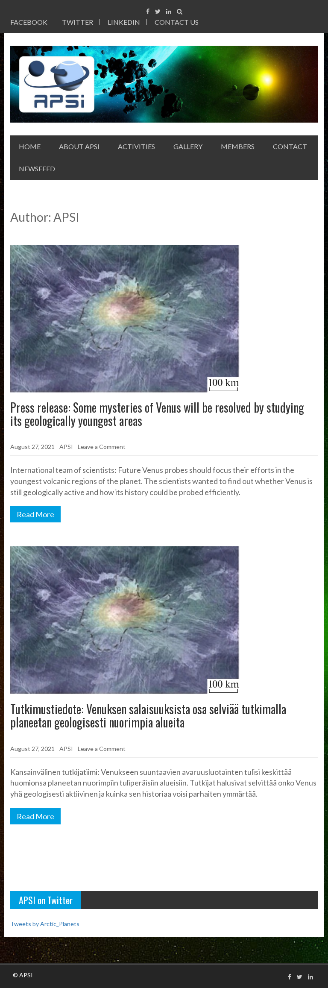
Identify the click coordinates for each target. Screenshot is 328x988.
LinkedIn (124, 22)
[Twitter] (158, 11)
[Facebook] (147, 11)
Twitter (77, 22)
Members (238, 146)
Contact (290, 146)
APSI (66, 446)
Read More (35, 514)
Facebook (28, 22)
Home (30, 146)
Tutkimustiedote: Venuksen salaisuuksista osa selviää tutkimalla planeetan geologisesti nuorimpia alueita (148, 715)
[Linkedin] (168, 11)
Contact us (177, 22)
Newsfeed (37, 168)
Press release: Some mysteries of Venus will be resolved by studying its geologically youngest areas (157, 414)
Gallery (187, 146)
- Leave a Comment (100, 446)
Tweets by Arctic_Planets (44, 923)
